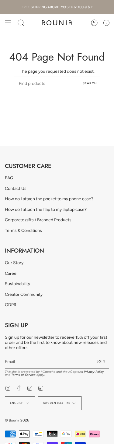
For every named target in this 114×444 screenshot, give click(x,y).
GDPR (10, 304)
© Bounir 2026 (17, 420)
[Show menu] (7, 23)
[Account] (94, 23)
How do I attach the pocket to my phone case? (49, 198)
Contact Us (15, 188)
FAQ (9, 177)
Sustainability (17, 283)
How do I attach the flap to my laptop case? (46, 209)
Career (11, 273)
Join (101, 361)
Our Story (14, 262)
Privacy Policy (94, 372)
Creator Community (24, 294)
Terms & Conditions (23, 230)
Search (90, 83)
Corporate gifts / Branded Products (38, 219)
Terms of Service (23, 375)
